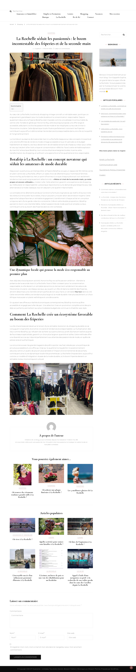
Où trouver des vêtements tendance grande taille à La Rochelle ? (22, 494)
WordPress (114, 669)
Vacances (99, 14)
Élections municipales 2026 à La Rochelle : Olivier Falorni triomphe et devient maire (113, 207)
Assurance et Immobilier (26, 14)
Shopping (84, 14)
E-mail (41, 633)
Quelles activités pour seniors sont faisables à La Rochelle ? (51, 543)
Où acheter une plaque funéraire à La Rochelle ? (51, 491)
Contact (90, 17)
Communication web (108, 165)
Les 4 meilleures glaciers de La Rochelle (80, 491)
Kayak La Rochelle (106, 160)
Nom (12, 633)
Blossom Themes (94, 669)
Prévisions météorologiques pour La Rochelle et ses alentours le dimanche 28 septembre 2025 (112, 139)
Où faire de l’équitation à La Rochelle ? (80, 543)
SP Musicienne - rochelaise (39, 669)
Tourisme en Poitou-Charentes (112, 170)
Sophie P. (38, 48)
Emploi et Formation (52, 14)
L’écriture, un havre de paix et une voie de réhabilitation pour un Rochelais (51, 577)
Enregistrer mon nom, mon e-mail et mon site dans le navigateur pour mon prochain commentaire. (46, 648)
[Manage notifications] (131, 667)
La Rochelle (61, 17)
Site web (70, 633)
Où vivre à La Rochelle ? (22, 539)
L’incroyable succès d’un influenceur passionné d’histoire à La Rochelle (22, 577)
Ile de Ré (76, 17)
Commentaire (16, 611)
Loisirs (70, 14)
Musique (45, 17)
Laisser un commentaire (62, 48)
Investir (102, 175)
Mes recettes (115, 14)
